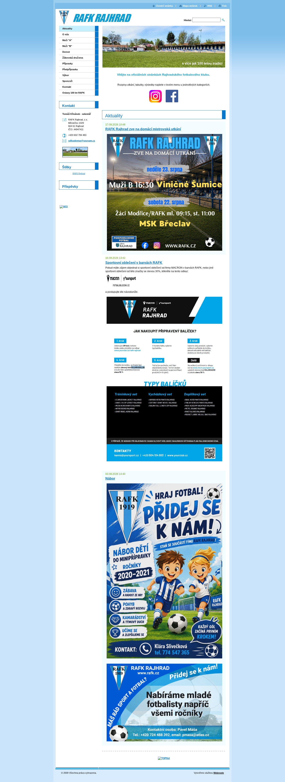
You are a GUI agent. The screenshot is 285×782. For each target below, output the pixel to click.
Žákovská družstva (72, 57)
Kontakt (66, 87)
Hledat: (188, 20)
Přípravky (67, 63)
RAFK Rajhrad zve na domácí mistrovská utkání (143, 129)
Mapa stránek (190, 6)
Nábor (110, 478)
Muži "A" (67, 40)
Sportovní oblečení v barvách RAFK (133, 262)
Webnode (218, 773)
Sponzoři (67, 81)
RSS (209, 6)
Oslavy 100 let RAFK (73, 92)
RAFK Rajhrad (79, 174)
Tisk (224, 6)
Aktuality (67, 28)
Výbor (65, 75)
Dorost (66, 52)
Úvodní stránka (164, 6)
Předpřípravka (70, 69)
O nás (65, 34)
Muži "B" (67, 46)
